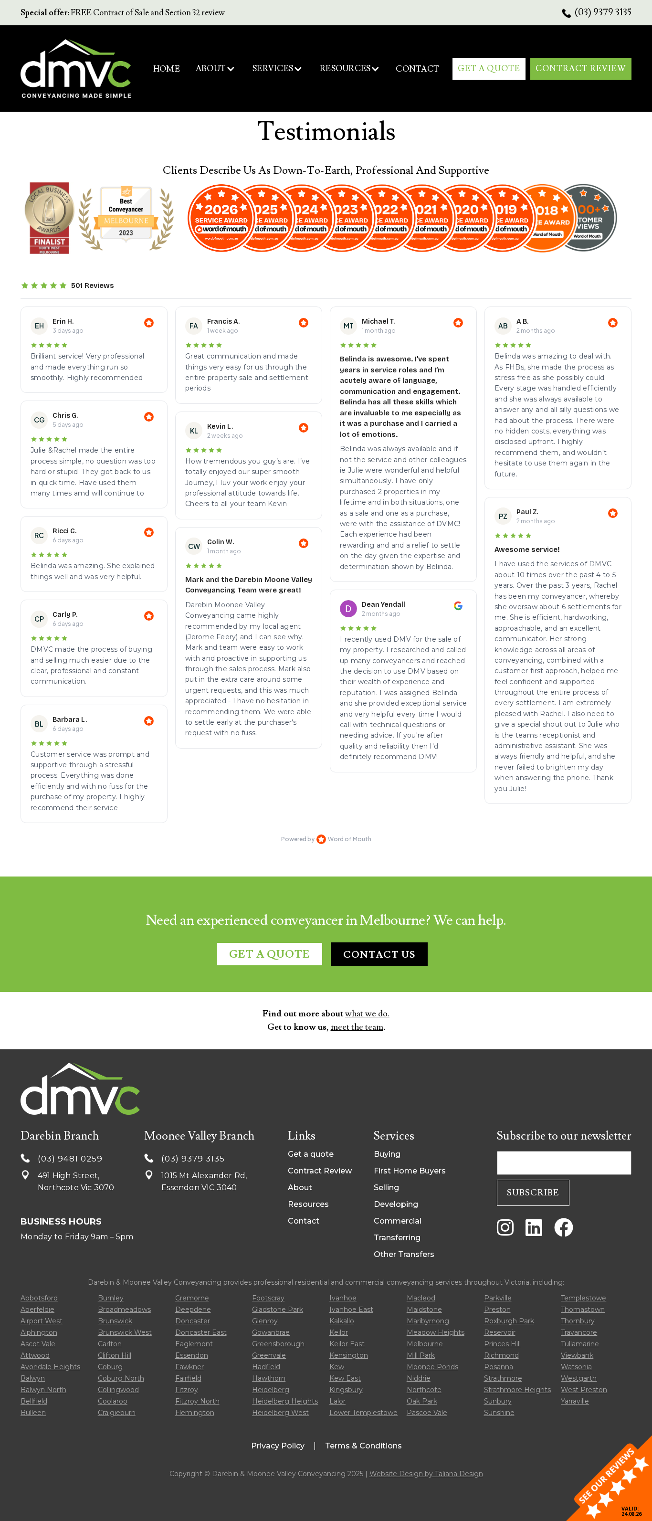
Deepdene (193, 1309)
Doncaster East (201, 1332)
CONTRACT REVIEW (581, 68)
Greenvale (269, 1355)
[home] (76, 68)
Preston (497, 1309)
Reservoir (499, 1332)
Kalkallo (341, 1321)
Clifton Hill (114, 1355)
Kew (336, 1367)
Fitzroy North (197, 1401)
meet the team (357, 1027)
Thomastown (583, 1309)
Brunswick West (125, 1332)
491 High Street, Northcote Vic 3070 (76, 1181)
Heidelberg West (280, 1412)
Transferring (397, 1237)
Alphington (39, 1332)
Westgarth (579, 1378)
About (300, 1187)
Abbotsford (39, 1298)
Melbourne (425, 1344)
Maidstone (424, 1309)
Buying (387, 1154)
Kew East (345, 1378)
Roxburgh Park (509, 1321)
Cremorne (192, 1298)
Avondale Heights (50, 1367)
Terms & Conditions (363, 1445)
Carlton (110, 1344)
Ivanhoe (343, 1298)
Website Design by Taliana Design (426, 1473)
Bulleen (33, 1412)
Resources (308, 1204)
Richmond (501, 1355)
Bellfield (34, 1401)
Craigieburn (117, 1412)
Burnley (111, 1298)
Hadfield (266, 1367)
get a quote (269, 954)
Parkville (498, 1298)
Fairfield (188, 1378)
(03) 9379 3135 (603, 12)
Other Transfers (404, 1254)
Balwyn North (43, 1389)
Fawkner (189, 1367)
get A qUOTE (489, 68)
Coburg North (121, 1378)
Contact (303, 1220)
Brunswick (115, 1321)
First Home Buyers (410, 1170)
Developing (396, 1204)
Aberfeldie (37, 1309)
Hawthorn (268, 1378)
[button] (215, 69)
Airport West (42, 1321)
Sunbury (498, 1401)
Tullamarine (580, 1344)
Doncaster (192, 1321)
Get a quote (311, 1154)
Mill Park (421, 1355)
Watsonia (576, 1367)
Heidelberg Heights (285, 1401)
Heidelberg (270, 1389)
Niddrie (419, 1378)
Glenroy (265, 1321)
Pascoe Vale (427, 1412)
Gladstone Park (277, 1309)
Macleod (421, 1298)
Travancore (579, 1332)
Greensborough (278, 1344)
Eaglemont (194, 1344)
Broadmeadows (124, 1309)
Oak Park (422, 1401)
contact (417, 69)
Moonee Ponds (432, 1367)
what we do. (367, 1013)
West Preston (584, 1389)
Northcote (424, 1389)
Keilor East (347, 1344)
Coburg (110, 1367)
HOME (166, 69)
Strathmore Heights (517, 1389)
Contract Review (320, 1170)
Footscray (268, 1298)
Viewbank (577, 1355)
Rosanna (498, 1367)
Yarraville (575, 1401)
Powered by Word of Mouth (326, 839)
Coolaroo (112, 1401)
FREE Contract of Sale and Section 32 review (123, 13)
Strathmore (503, 1378)
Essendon (191, 1355)
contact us (379, 955)
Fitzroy (186, 1389)
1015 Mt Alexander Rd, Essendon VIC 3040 (204, 1181)
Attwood (35, 1355)
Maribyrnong (428, 1321)
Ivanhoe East (351, 1309)
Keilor (338, 1332)
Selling (386, 1187)
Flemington (194, 1412)
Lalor (337, 1401)
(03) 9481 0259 (70, 1158)
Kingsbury (346, 1389)
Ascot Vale (38, 1344)
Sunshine (499, 1412)
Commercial (397, 1220)
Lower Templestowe (363, 1412)
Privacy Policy (278, 1445)
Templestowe (583, 1298)
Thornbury (578, 1321)
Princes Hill (502, 1344)
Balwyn (33, 1378)
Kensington (348, 1355)
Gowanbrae (271, 1332)
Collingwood (118, 1389)
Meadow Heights (435, 1332)
